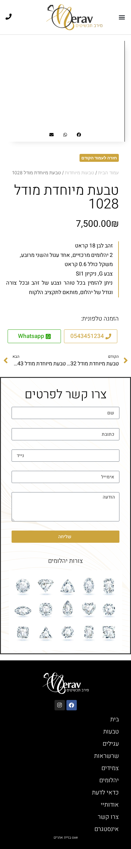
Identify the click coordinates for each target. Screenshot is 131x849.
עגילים (111, 743)
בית (114, 719)
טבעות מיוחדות (79, 173)
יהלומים (109, 780)
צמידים (110, 768)
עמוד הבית (108, 173)
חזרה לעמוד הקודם (99, 157)
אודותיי (110, 804)
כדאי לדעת (105, 792)
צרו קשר (108, 816)
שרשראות (106, 755)
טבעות (111, 731)
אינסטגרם (106, 829)
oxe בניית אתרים (66, 837)
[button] (122, 17)
